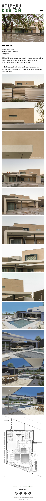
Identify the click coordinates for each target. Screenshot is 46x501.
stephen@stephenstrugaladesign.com (23, 486)
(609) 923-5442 (23, 489)
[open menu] (41, 11)
